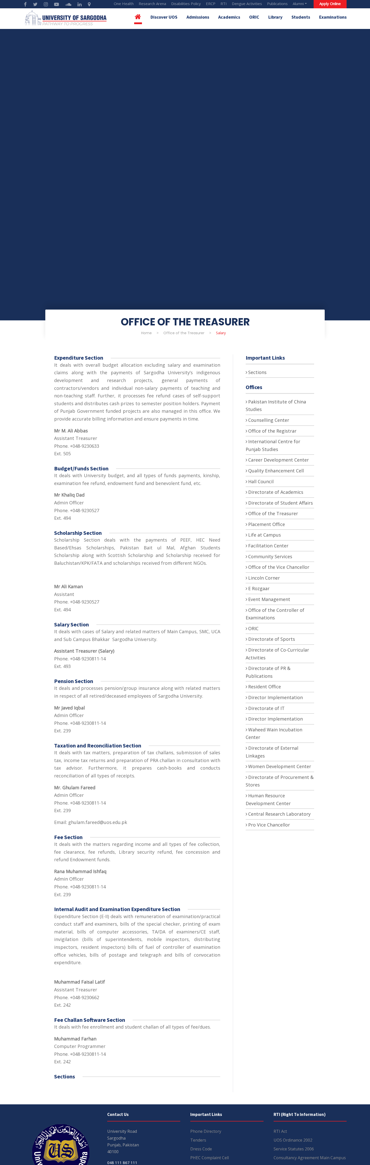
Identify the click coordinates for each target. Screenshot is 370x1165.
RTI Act (280, 1131)
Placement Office (266, 524)
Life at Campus (264, 535)
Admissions (198, 17)
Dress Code (201, 1149)
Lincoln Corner (264, 578)
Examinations (333, 17)
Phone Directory (205, 1131)
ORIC (254, 17)
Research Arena (152, 3)
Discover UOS (164, 17)
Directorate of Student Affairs (280, 503)
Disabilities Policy (186, 3)
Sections (257, 372)
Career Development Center (278, 460)
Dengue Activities (247, 3)
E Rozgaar (259, 588)
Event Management (269, 599)
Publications (277, 3)
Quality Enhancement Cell (276, 471)
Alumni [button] (298, 3)
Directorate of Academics (275, 492)
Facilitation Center (268, 546)
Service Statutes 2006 (294, 1149)
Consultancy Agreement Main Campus (310, 1157)
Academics (229, 17)
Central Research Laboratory (279, 814)
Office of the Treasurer (273, 513)
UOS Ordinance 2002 (293, 1140)
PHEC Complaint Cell (209, 1157)
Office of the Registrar (272, 431)
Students (300, 17)
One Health (124, 3)
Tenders (198, 1140)
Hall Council (261, 481)
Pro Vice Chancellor (269, 825)
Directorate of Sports (271, 639)
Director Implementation (275, 697)
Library (275, 17)
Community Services (270, 556)
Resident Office (264, 687)
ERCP (210, 3)
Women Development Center (279, 766)
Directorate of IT (266, 708)
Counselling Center (268, 420)
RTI (223, 3)
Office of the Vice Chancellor (278, 567)
